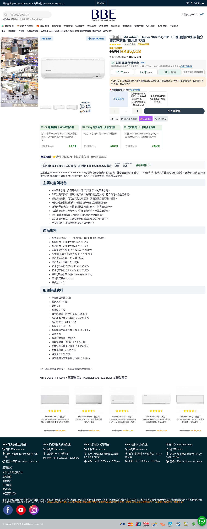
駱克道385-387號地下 (58, 453)
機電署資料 (141, 165)
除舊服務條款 (134, 90)
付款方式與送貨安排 (12, 472)
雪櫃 (40, 19)
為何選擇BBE (99, 156)
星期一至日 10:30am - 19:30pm (22, 461)
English (101, 3)
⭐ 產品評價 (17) (62, 156)
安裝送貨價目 (81, 156)
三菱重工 (115, 37)
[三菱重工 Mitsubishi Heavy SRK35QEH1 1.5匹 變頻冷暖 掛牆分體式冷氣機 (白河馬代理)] (73, 68)
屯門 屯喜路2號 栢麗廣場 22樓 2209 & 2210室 (101, 455)
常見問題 (6, 489)
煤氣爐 (29, 19)
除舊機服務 (125, 89)
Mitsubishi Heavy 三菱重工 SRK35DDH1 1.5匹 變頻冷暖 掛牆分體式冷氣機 (88, 419)
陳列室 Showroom (15, 449)
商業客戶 (6, 480)
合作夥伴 (6, 485)
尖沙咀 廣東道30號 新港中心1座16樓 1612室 (184, 455)
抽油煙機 (21, 19)
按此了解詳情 (186, 66)
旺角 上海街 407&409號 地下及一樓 (20, 455)
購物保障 (6, 476)
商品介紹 (45, 156)
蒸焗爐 (14, 19)
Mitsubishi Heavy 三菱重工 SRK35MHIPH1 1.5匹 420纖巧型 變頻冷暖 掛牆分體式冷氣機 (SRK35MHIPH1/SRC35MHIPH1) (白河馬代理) (156, 420)
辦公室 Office (176, 449)
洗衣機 (35, 19)
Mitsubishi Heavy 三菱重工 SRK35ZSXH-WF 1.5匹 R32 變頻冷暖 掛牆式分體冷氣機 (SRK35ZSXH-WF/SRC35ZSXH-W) (190, 420)
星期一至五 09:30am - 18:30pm (186, 461)
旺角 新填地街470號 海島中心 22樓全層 (143, 455)
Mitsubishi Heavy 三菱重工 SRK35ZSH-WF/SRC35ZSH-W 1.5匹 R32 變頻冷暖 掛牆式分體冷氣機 (55, 419)
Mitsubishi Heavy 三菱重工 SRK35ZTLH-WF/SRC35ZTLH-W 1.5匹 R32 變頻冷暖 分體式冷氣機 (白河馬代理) (122, 420)
